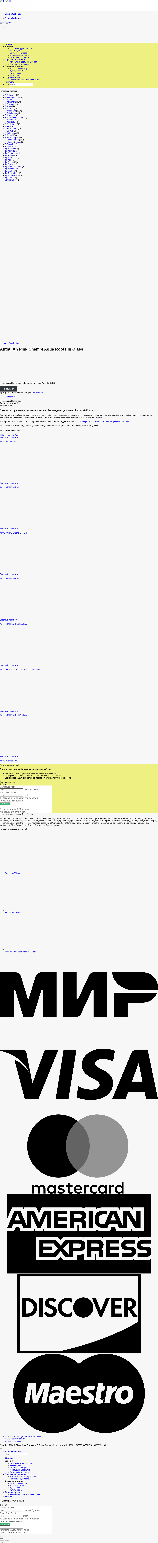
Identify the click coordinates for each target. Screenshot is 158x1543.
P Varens (9, 146)
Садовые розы (12, 77)
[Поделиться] (6, 1540)
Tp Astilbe (9, 162)
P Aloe (8, 106)
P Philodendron (12, 140)
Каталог (9, 44)
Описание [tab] (10, 397)
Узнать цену (8, 389)
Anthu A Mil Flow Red (9, 487)
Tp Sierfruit (10, 171)
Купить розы (15, 73)
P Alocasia (9, 104)
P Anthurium (10, 111)
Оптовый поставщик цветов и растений (23, 1436)
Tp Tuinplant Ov (12, 175)
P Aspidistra (10, 122)
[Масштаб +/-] (1, 1540)
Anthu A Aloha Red (8, 442)
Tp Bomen (9, 164)
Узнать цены (15, 51)
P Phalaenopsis (12, 137)
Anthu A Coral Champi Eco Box (13, 533)
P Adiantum (10, 95)
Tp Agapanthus (11, 153)
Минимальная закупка (20, 55)
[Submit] (11, 87)
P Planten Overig (12, 142)
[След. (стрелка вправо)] (3, 1542)
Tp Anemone (10, 158)
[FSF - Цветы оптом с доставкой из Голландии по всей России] (6, 1)
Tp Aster (8, 160)
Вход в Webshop (13, 14)
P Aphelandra (11, 113)
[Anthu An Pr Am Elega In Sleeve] (11, 366)
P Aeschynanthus (12, 97)
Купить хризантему (18, 69)
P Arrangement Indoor (14, 117)
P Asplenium (10, 124)
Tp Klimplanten (11, 169)
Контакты (9, 82)
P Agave (8, 100)
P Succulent (10, 144)
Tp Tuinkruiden (11, 173)
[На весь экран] (3, 1540)
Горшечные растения (15, 60)
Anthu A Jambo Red (8, 761)
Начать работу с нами (15, 1439)
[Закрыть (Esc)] (8, 1540)
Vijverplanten (11, 180)
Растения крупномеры (20, 64)
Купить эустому (17, 71)
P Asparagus (10, 120)
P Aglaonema (11, 102)
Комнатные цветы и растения (23, 62)
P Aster (8, 126)
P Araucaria (10, 115)
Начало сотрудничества (21, 48)
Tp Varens (9, 178)
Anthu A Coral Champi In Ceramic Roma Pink (20, 670)
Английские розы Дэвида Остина (25, 80)
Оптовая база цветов (19, 57)
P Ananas (9, 109)
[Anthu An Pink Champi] (11, 379)
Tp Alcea (9, 155)
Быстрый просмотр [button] (9, 437)
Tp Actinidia (10, 151)
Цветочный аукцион (19, 53)
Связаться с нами (13, 1441)
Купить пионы (16, 75)
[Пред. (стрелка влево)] (1, 1542)
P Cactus (9, 131)
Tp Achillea (10, 149)
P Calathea (10, 133)
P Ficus (8, 135)
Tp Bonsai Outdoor (13, 166)
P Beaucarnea (11, 129)
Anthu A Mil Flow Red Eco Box (13, 624)
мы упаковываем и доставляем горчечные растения (106, 421)
